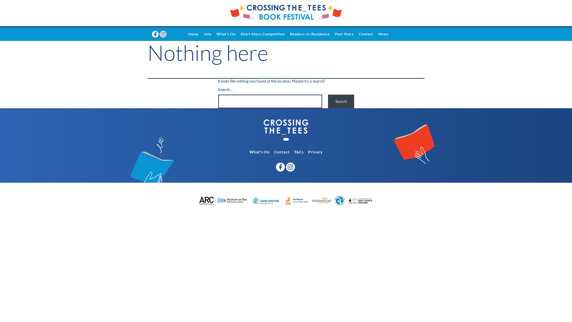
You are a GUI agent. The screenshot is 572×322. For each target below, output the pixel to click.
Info (207, 34)
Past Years (344, 34)
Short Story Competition (263, 34)
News (383, 34)
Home (193, 34)
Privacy (315, 152)
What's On (259, 152)
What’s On (226, 34)
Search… (225, 89)
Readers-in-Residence (310, 34)
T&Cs (299, 152)
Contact (366, 34)
